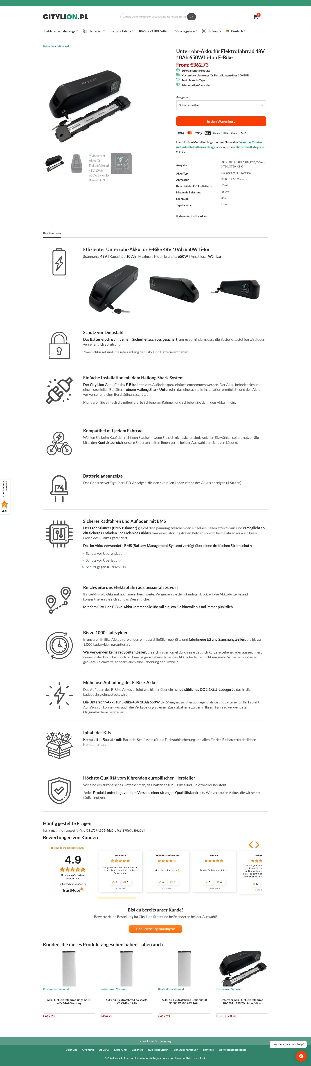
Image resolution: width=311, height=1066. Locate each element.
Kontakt (208, 1049)
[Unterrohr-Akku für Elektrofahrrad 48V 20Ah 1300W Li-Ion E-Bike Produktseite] (241, 968)
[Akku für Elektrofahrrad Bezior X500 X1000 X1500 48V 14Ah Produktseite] (184, 968)
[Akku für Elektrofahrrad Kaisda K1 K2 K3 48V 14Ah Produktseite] (126, 968)
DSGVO (104, 1049)
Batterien (49, 46)
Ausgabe (182, 97)
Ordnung (88, 1049)
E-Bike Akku (64, 46)
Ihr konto (214, 31)
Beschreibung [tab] (52, 233)
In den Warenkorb (221, 121)
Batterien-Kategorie (250, 147)
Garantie (137, 1049)
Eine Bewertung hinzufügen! (155, 929)
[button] (77, 31)
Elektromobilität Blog (232, 1049)
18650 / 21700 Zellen (153, 31)
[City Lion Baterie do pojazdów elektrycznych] (65, 16)
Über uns (71, 1049)
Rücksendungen (158, 1049)
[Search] (191, 16)
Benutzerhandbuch (185, 1049)
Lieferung (120, 1049)
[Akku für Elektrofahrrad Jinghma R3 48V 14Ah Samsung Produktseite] (69, 968)
